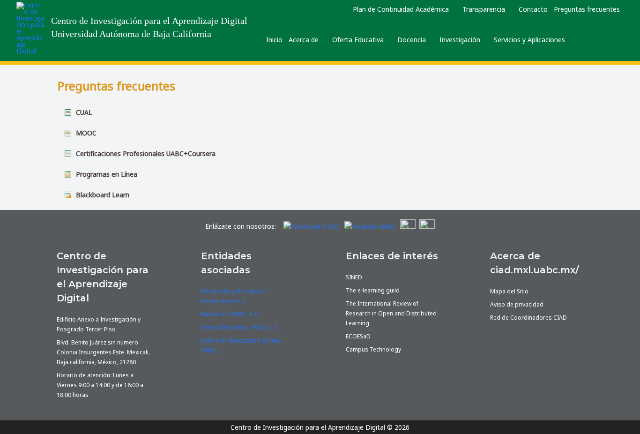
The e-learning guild (373, 290)
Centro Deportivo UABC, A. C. (240, 327)
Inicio (274, 39)
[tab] (320, 112)
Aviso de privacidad (516, 304)
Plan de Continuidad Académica (401, 9)
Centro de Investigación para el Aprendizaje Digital (149, 21)
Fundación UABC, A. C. (230, 314)
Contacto (533, 9)
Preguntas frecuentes (587, 9)
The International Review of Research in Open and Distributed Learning (391, 313)
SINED (354, 277)
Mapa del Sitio (509, 291)
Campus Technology (373, 349)
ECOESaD (358, 336)
